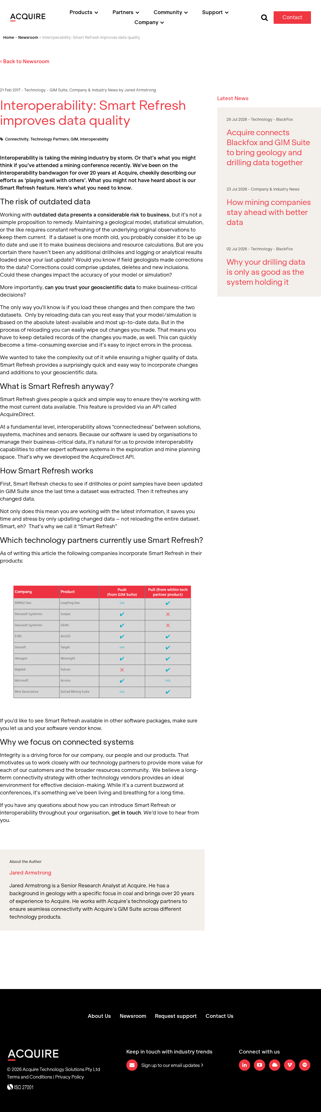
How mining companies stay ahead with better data (269, 212)
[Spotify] (304, 1065)
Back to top (283, 1093)
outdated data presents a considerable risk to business (101, 215)
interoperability (94, 139)
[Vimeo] (289, 1065)
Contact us (292, 19)
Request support (176, 1016)
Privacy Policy (69, 1076)
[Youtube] (259, 1065)
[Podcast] (274, 1065)
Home (8, 37)
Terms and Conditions (29, 1076)
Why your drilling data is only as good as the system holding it (266, 272)
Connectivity (17, 139)
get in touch (126, 813)
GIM (74, 139)
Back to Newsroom (25, 61)
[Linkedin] (244, 1065)
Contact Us (220, 1016)
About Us (99, 1016)
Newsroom (28, 37)
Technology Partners (49, 139)
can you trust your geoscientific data (90, 287)
